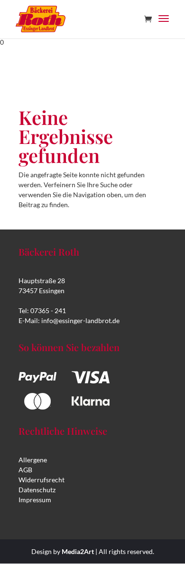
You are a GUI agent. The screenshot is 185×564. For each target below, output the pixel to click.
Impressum (34, 500)
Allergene (32, 460)
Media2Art (78, 551)
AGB (25, 470)
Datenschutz (37, 490)
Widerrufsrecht (41, 480)
